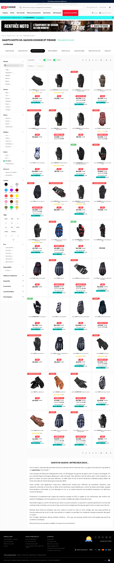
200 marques (57, 13)
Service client (103, 7)
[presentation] (43, 1)
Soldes (19, 555)
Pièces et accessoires (34, 13)
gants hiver (36, 470)
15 (106, 60)
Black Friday (32, 555)
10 (101, 60)
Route (12, 13)
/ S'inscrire (94, 7)
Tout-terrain (21, 13)
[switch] (45, 60)
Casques (5, 13)
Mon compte (89, 7)
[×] (112, 17)
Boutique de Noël (41, 555)
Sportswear (47, 13)
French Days (25, 555)
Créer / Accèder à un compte (10, 539)
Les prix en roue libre (70, 13)
